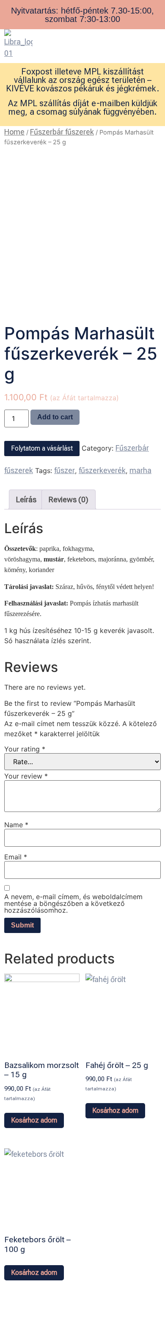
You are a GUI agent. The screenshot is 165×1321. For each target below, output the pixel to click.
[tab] (26, 499)
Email (15, 856)
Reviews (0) (68, 499)
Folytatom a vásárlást (42, 448)
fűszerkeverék (102, 470)
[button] (123, 37)
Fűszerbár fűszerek (62, 131)
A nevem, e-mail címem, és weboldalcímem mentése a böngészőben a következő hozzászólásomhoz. (73, 903)
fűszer (64, 470)
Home (14, 131)
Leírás (26, 499)
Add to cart (55, 417)
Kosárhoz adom (34, 1120)
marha (140, 470)
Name (16, 824)
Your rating (24, 749)
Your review (26, 776)
